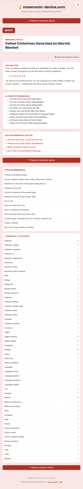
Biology (41, 280)
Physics (41, 424)
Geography (41, 345)
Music (9, 30)
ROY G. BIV (8, 201)
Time (41, 450)
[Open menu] (78, 5)
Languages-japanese (41, 380)
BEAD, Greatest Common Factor (22, 147)
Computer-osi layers (41, 323)
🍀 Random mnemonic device (41, 21)
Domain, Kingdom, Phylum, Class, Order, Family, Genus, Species (28, 179)
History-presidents (41, 363)
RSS (60, 482)
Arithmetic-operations (41, 249)
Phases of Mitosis (11, 223)
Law (41, 389)
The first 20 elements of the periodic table (20, 192)
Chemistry (41, 297)
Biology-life (41, 284)
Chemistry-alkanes (41, 302)
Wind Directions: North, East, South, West (19, 214)
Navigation (41, 415)
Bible (41, 276)
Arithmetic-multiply (41, 245)
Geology (41, 350)
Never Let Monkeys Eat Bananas (16, 210)
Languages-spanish (41, 385)
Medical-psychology (41, 406)
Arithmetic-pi (41, 254)
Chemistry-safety (41, 315)
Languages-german (41, 376)
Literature (41, 393)
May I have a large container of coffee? (19, 227)
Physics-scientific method (41, 437)
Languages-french (41, 371)
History (41, 354)
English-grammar (41, 337)
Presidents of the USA (12, 188)
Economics (41, 328)
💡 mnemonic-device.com (41, 7)
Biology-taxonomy (41, 293)
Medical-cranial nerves (41, 402)
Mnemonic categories (17, 236)
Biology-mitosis (41, 289)
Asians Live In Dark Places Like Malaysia (25, 143)
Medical (41, 398)
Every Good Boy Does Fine (14, 205)
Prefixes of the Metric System (15, 175)
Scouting (41, 446)
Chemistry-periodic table (41, 306)
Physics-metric (41, 432)
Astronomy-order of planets (41, 271)
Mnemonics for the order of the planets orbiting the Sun (25, 184)
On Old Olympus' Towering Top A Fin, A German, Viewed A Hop (28, 219)
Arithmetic (41, 241)
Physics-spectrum (41, 441)
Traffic (41, 454)
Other (41, 419)
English (41, 332)
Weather (41, 459)
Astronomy (41, 263)
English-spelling (41, 341)
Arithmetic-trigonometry (41, 258)
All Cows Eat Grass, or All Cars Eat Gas (25, 140)
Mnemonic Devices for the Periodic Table (20, 197)
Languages (41, 367)
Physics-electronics (41, 428)
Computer (41, 319)
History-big (41, 358)
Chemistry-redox (41, 310)
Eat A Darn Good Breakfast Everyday (24, 151)
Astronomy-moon (41, 267)
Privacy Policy (53, 482)
